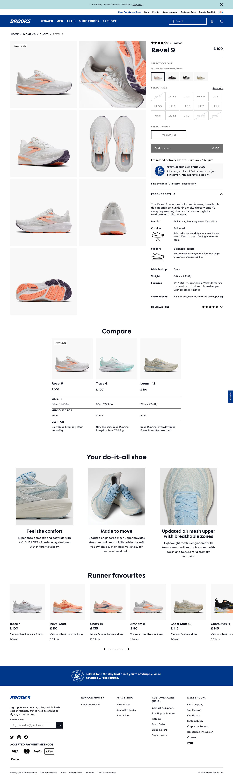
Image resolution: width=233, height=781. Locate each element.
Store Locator (170, 12)
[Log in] (212, 21)
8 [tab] (120, 649)
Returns (156, 718)
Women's (29, 34)
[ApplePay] (49, 751)
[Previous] (104, 649)
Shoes (44, 34)
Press (190, 742)
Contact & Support (162, 708)
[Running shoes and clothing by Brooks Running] (20, 21)
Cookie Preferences (107, 772)
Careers (191, 737)
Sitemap (90, 772)
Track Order (158, 724)
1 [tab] (108, 649)
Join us (140, 4)
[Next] (128, 649)
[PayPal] (38, 751)
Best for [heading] (156, 221)
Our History (193, 715)
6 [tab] (117, 649)
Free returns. (110, 677)
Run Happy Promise (163, 713)
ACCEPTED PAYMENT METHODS (31, 744)
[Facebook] (26, 737)
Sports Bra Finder (126, 710)
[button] (43, 74)
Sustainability (195, 721)
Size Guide (122, 715)
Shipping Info (159, 729)
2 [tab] (110, 649)
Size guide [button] (218, 88)
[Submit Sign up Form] (59, 725)
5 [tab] (115, 649)
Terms (63, 772)
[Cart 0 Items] (221, 21)
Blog (146, 12)
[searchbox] (189, 21)
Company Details (48, 772)
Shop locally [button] (189, 183)
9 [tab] (122, 649)
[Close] (221, 4)
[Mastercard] (26, 751)
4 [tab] (113, 649)
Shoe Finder (123, 704)
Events (155, 12)
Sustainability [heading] (159, 296)
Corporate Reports (197, 726)
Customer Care (188, 12)
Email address (17, 719)
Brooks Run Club (207, 12)
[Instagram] (19, 737)
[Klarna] (15, 759)
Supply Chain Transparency (23, 772)
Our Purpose (194, 710)
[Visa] (15, 751)
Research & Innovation (200, 731)
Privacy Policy (76, 772)
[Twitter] (12, 737)
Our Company (195, 704)
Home (15, 34)
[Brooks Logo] (36, 698)
